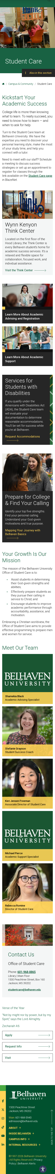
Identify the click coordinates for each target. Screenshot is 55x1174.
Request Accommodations (22, 436)
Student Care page (40, 175)
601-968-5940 (23, 1117)
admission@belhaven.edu (23, 1121)
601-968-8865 (26, 972)
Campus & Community (20, 83)
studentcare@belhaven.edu (24, 989)
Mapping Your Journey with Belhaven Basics (22, 532)
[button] (42, 1168)
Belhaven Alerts (26, 1163)
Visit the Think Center (19, 270)
